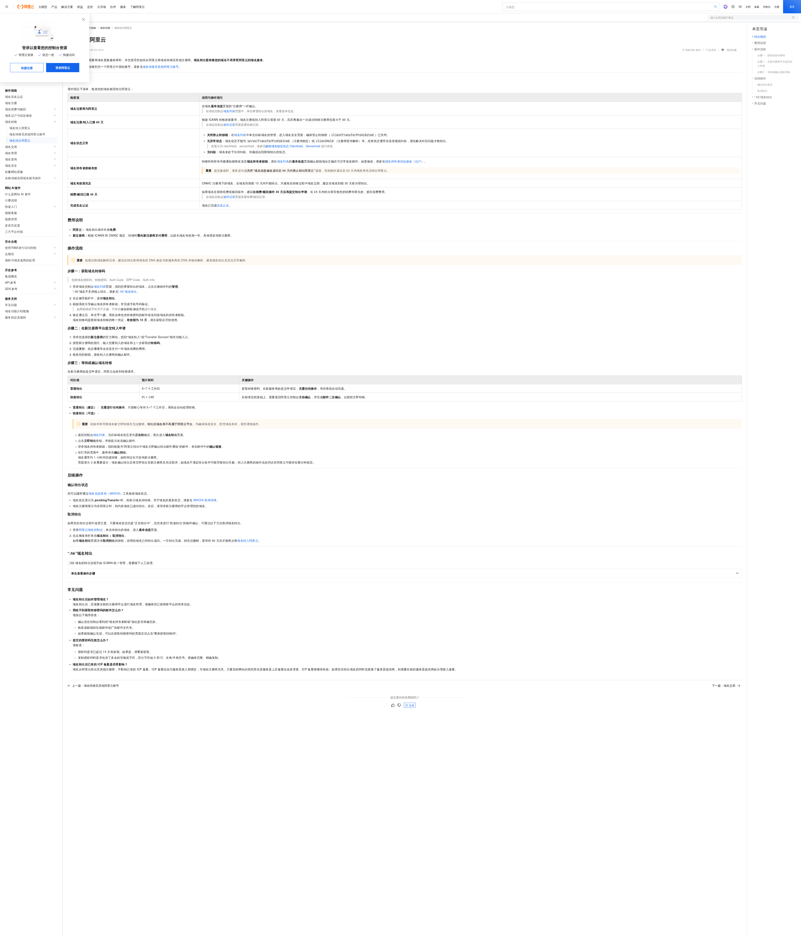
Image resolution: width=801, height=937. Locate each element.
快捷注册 (27, 68)
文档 (748, 6)
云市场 (101, 7)
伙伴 (113, 7)
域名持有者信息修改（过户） (404, 161)
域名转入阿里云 (247, 540)
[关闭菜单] (6, 6)
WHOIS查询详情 (205, 500)
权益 (80, 7)
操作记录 (229, 124)
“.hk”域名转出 (127, 291)
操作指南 (91, 27)
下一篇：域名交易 (723, 685)
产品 (54, 7)
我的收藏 (732, 50)
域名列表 (229, 111)
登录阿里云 (62, 67)
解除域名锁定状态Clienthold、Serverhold (293, 146)
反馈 (411, 705)
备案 (756, 6)
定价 (90, 7)
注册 (776, 6)
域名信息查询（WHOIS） (106, 493)
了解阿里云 (137, 7)
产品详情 (711, 50)
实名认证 (223, 205)
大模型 (42, 7)
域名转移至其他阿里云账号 (161, 66)
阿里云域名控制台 (91, 530)
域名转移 (105, 27)
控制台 (767, 6)
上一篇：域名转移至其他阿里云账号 (95, 685)
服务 (123, 7)
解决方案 (67, 7)
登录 (792, 6)
